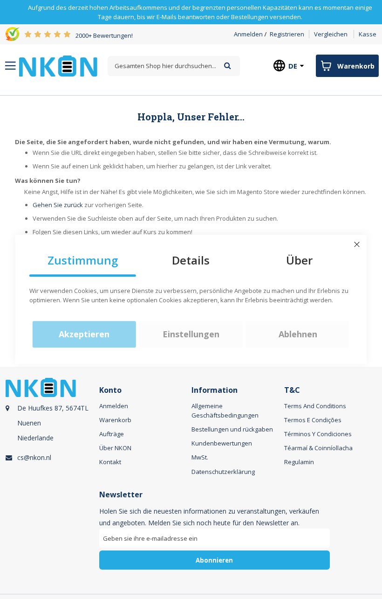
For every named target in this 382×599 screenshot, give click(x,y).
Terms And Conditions (315, 406)
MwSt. (199, 457)
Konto (110, 390)
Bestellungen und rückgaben (232, 429)
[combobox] (173, 66)
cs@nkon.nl (34, 457)
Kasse (367, 34)
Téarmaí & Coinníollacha (318, 448)
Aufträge (111, 434)
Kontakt (110, 462)
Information (214, 390)
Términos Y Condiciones (318, 434)
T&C (292, 390)
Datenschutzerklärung (223, 471)
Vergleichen (331, 34)
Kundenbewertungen (221, 443)
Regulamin (299, 462)
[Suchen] (227, 66)
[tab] (51, 429)
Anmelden (248, 34)
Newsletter (121, 495)
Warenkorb (115, 420)
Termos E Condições (312, 420)
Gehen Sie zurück (58, 205)
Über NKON (115, 448)
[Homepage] (58, 66)
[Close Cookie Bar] (357, 244)
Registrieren (287, 34)
